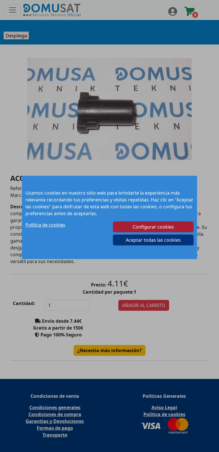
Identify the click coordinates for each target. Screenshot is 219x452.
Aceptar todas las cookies (153, 240)
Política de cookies (45, 225)
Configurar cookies (153, 227)
